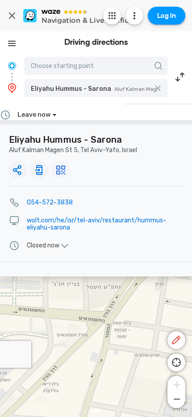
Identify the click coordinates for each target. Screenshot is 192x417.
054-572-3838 (50, 202)
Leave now (33, 115)
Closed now (43, 245)
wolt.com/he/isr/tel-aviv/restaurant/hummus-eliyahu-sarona (96, 224)
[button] (96, 88)
